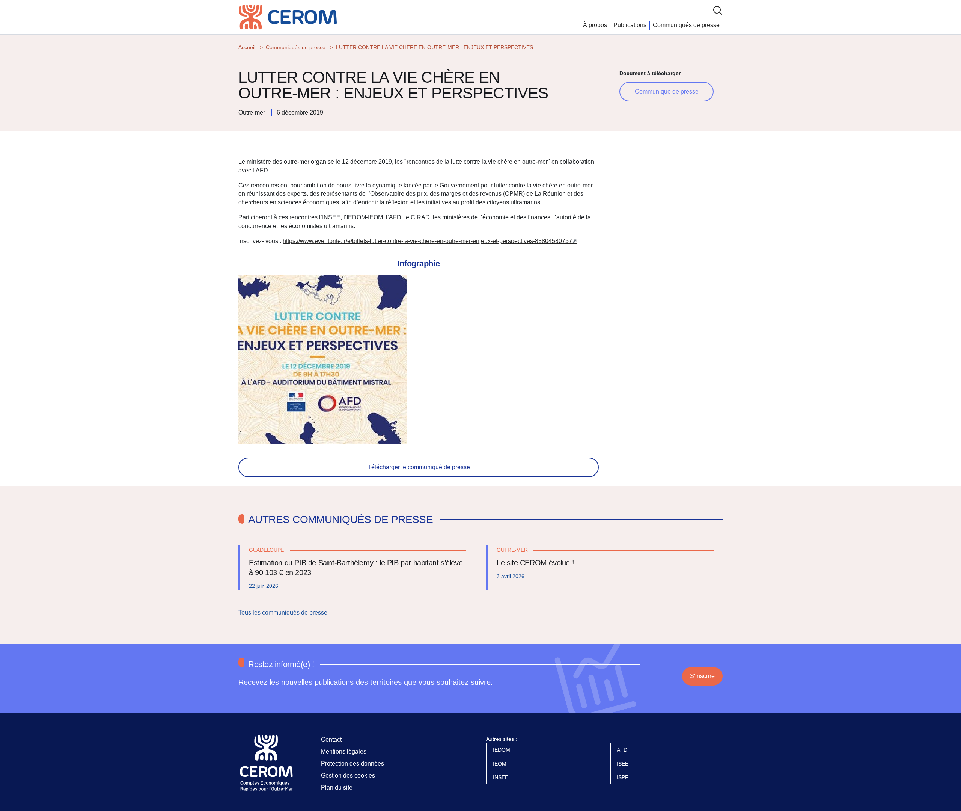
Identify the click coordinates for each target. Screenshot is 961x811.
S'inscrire (702, 676)
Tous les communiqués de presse (283, 612)
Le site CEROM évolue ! (535, 563)
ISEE (623, 764)
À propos (595, 25)
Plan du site (336, 787)
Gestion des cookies (348, 775)
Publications (629, 25)
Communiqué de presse (667, 91)
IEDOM (502, 750)
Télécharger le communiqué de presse (419, 467)
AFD (623, 750)
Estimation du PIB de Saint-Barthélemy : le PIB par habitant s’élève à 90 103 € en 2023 (355, 568)
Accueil (246, 47)
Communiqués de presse (686, 25)
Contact (331, 739)
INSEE (501, 777)
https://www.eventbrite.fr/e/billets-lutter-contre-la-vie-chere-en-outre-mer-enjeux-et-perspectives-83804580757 (427, 241)
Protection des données (352, 763)
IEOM (500, 764)
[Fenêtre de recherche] (717, 10)
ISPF (623, 777)
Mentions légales (343, 751)
